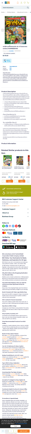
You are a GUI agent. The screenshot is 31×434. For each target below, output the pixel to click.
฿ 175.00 (5, 56)
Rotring (11, 351)
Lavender (4, 337)
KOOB (10, 341)
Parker (23, 349)
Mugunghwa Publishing (22, 340)
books (8, 335)
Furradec (19, 394)
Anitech (21, 374)
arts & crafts (20, 357)
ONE (3, 394)
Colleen (4, 358)
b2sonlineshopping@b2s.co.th (12, 206)
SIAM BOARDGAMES (10, 367)
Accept (15, 426)
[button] (2, 30)
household (12, 374)
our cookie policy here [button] (21, 423)
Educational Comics (22, 12)
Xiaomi (3, 375)
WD (8, 383)
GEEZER (20, 383)
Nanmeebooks (24, 341)
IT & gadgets (17, 381)
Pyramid (15, 358)
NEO (23, 381)
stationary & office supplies (8, 349)
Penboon (19, 338)
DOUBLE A (26, 351)
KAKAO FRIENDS (20, 366)
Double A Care (14, 375)
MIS (5, 340)
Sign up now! (19, 415)
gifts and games (17, 364)
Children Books (11, 12)
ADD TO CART (9, 182)
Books (3, 12)
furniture (23, 391)
